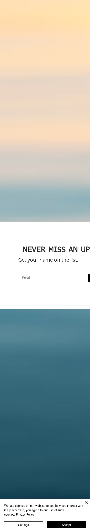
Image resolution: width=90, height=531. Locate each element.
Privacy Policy (25, 514)
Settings (23, 525)
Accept (66, 525)
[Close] (84, 505)
